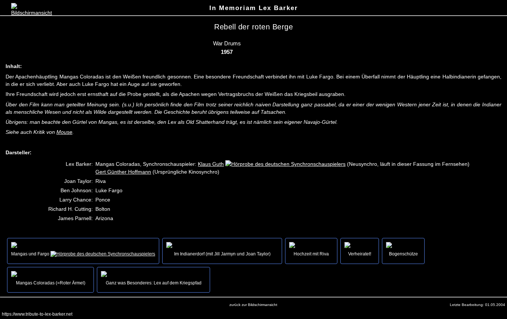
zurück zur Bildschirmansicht (253, 305)
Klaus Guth (211, 164)
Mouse (64, 132)
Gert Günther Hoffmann (123, 172)
